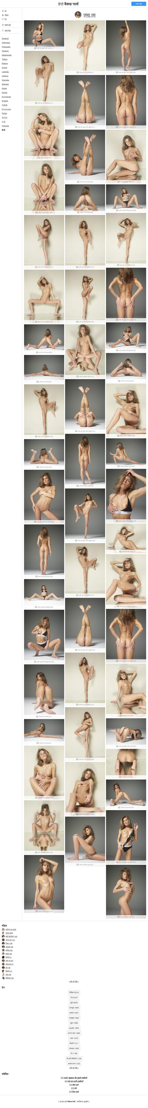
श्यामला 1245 (74, 1048)
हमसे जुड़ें (139, 3)
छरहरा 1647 (74, 1012)
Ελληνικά (6, 109)
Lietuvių (5, 76)
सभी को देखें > (74, 981)
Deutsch (5, 51)
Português (6, 46)
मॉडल (6, 15)
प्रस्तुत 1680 (74, 1007)
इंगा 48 (8, 967)
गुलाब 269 (9, 933)
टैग (6, 19)
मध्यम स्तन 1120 (74, 1063)
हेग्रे (68, 3)
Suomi (4, 67)
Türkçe (4, 59)
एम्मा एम (90, 14)
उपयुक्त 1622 (74, 1017)
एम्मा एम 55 (9, 960)
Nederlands (6, 55)
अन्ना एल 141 (10, 940)
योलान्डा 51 (10, 964)
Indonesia (6, 42)
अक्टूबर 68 (9, 946)
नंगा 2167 (74, 997)
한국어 (4, 117)
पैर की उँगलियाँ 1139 (74, 1058)
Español (5, 38)
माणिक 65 (9, 950)
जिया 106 (9, 943)
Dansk (4, 92)
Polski (4, 113)
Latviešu (5, 71)
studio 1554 (74, 1028)
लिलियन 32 (10, 978)
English (5, 101)
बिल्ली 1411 (74, 1043)
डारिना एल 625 (11, 929)
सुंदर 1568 (74, 1023)
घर (5, 10)
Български (6, 96)
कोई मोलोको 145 (11, 936)
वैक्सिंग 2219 (74, 992)
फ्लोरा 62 (9, 953)
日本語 (4, 105)
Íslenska (5, 84)
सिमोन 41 (9, 971)
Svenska (5, 80)
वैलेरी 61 (9, 957)
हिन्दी (3, 130)
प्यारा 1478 (74, 1038)
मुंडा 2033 (74, 1002)
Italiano (5, 63)
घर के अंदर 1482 (74, 1033)
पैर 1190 (74, 1053)
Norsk (4, 88)
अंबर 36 (8, 974)
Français (5, 125)
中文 (4, 121)
